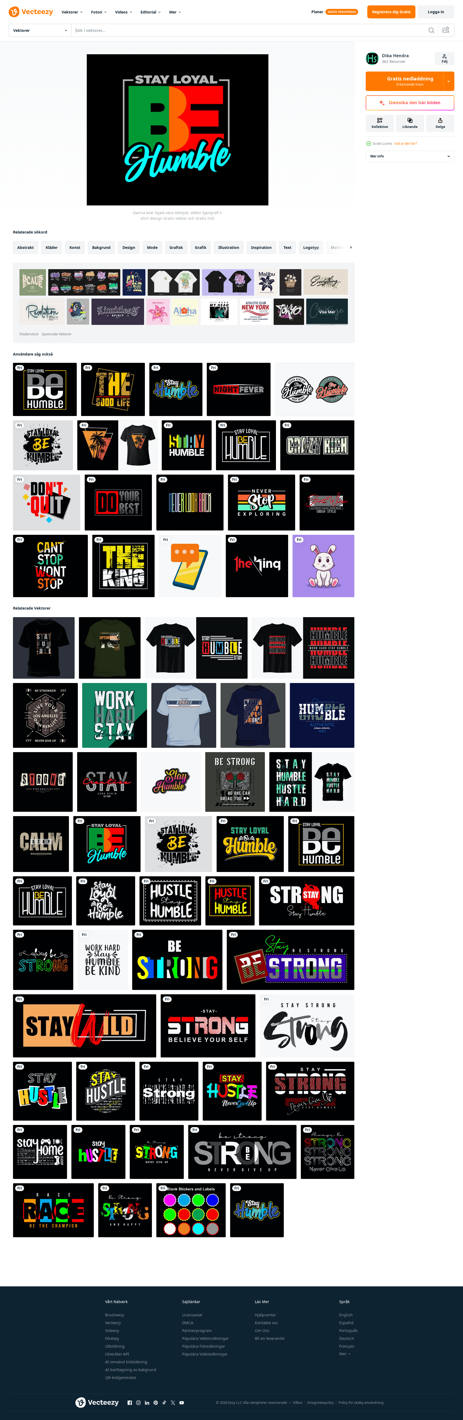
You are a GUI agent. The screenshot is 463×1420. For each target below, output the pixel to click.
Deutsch (346, 1338)
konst (74, 247)
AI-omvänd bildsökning (126, 1361)
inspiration (261, 247)
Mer (172, 12)
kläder (52, 247)
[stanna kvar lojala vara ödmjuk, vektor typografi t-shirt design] (45, 389)
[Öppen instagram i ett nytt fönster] (138, 1403)
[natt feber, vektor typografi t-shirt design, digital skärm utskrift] (239, 389)
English (346, 1314)
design (128, 247)
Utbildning (115, 1346)
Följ (445, 61)
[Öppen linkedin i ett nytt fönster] (147, 1403)
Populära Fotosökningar (203, 1346)
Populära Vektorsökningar (205, 1338)
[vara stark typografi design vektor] (177, 960)
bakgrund (101, 247)
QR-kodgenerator (120, 1377)
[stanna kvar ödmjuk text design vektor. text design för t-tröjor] (171, 782)
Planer (317, 11)
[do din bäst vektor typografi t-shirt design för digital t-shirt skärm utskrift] (118, 502)
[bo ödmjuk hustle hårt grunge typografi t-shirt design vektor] (311, 782)
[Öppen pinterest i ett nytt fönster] (156, 1403)
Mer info (377, 156)
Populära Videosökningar (205, 1354)
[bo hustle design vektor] (42, 1091)
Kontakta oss (266, 1322)
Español (346, 1322)
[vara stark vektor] (242, 1152)
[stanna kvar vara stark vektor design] (290, 960)
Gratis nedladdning (410, 81)
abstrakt (25, 247)
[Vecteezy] (31, 11)
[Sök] (431, 30)
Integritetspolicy (320, 1402)
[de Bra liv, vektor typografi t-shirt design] (113, 389)
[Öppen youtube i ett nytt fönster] (181, 1403)
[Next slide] (346, 247)
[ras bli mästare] (53, 1210)
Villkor (298, 1402)
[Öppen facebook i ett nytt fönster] (130, 1403)
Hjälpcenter (265, 1314)
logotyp (311, 247)
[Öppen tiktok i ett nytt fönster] (164, 1403)
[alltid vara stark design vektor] (327, 1152)
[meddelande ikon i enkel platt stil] (190, 566)
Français (346, 1346)
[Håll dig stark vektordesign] (208, 1025)
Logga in (436, 11)
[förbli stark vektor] (307, 1025)
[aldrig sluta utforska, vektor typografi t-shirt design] (261, 502)
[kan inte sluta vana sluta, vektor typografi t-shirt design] (50, 566)
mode (152, 247)
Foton (96, 12)
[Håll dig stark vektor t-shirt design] (310, 1091)
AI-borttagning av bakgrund (130, 1369)
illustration (228, 247)
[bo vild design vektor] (84, 1025)
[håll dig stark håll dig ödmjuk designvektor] (306, 900)
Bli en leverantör (270, 1338)
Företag (112, 1338)
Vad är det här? (405, 143)
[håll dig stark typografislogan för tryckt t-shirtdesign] (43, 782)
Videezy (112, 1330)
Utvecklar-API (117, 1354)
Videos (121, 12)
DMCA (187, 1322)
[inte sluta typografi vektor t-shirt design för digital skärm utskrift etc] (46, 502)
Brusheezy (114, 1314)
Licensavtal (192, 1314)
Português (348, 1330)
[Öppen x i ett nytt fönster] (173, 1403)
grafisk (176, 247)
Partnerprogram (197, 1330)
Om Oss (262, 1330)
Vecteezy (113, 1322)
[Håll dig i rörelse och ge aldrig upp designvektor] (232, 1091)
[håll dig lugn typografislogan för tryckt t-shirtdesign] (41, 844)
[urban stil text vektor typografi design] (326, 502)
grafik (200, 247)
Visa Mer (327, 311)
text (287, 247)
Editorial (148, 12)
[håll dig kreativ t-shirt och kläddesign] (107, 782)
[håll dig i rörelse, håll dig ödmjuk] (170, 900)
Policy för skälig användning (361, 1402)
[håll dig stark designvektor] (43, 960)
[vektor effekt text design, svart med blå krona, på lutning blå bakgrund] (123, 566)
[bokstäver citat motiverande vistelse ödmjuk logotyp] (314, 389)
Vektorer (70, 12)
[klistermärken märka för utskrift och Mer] (191, 1210)
